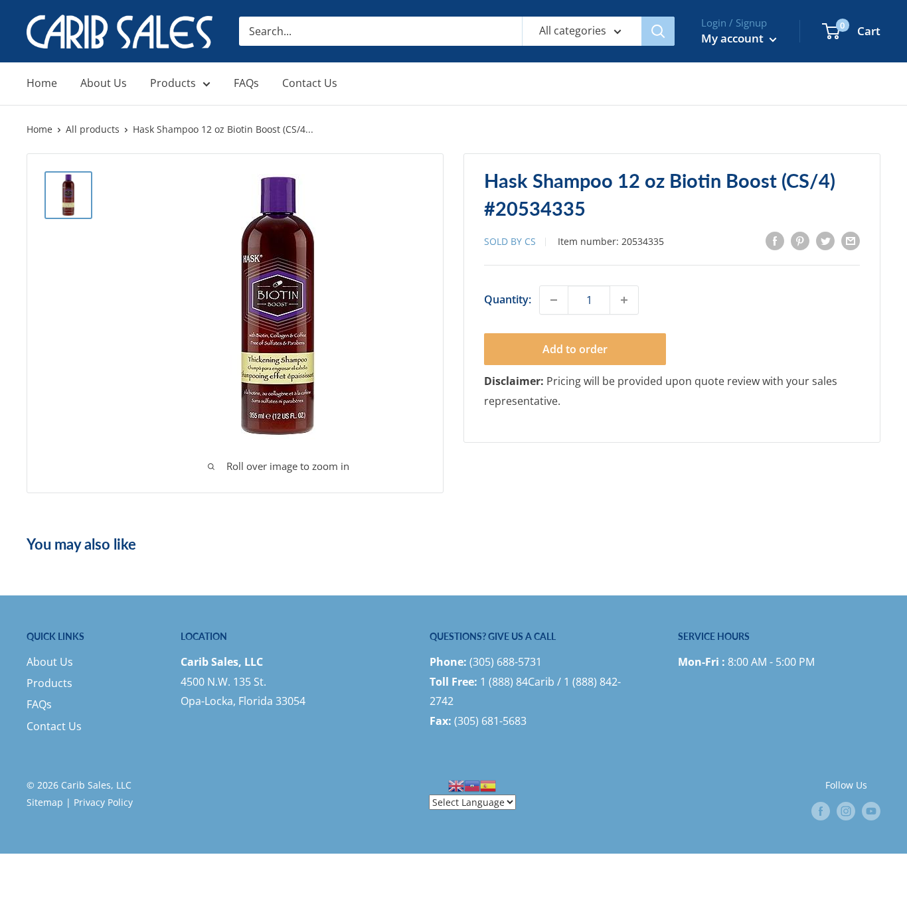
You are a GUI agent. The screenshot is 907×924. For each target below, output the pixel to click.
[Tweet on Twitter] (825, 240)
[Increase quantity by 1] (624, 300)
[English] (456, 785)
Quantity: (507, 299)
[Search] (658, 31)
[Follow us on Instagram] (846, 811)
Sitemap (45, 802)
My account (733, 38)
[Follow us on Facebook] (820, 811)
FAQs (246, 83)
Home (42, 83)
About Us (103, 83)
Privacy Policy (103, 802)
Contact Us (309, 83)
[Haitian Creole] (472, 785)
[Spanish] (488, 785)
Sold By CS (510, 241)
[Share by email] (850, 240)
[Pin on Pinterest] (800, 240)
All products (93, 129)
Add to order (575, 349)
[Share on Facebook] (775, 240)
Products (173, 83)
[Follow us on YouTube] (871, 811)
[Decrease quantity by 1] (554, 300)
